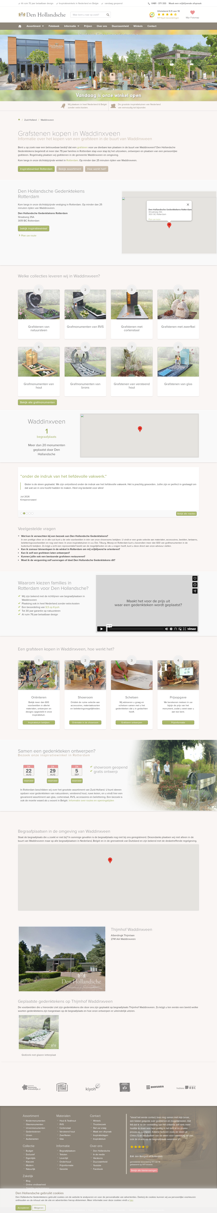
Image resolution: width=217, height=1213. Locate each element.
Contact (151, 26)
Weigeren (38, 1207)
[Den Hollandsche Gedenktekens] (42, 14)
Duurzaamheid (120, 26)
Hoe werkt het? (96, 169)
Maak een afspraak (102, 1131)
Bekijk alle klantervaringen (144, 1170)
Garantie (64, 1169)
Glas (62, 1138)
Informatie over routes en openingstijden (91, 800)
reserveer (29, 780)
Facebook (98, 1169)
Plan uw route (28, 235)
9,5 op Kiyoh (52, 607)
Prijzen (88, 26)
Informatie (70, 26)
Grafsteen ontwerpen (131, 722)
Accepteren (23, 1207)
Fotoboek (54, 26)
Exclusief (30, 1154)
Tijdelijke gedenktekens (37, 1188)
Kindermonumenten (35, 1120)
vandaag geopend (113, 3)
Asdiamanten (32, 1138)
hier (131, 1200)
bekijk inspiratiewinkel (33, 228)
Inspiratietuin (99, 1138)
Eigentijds (30, 1158)
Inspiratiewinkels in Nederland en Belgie (78, 3)
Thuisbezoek (99, 1124)
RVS (62, 1124)
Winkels (138, 26)
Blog (28, 1180)
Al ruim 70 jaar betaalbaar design (37, 3)
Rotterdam (72, 160)
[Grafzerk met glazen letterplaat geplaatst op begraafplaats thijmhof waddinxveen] (39, 1032)
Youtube (97, 1165)
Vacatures (98, 1158)
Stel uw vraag (99, 1128)
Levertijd (64, 1158)
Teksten (63, 1154)
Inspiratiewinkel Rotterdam (36, 169)
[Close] (188, 204)
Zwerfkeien (65, 1135)
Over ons (102, 26)
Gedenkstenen (33, 1131)
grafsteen (82, 147)
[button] (169, 225)
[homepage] (20, 26)
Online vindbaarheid (36, 1184)
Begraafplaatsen (67, 1150)
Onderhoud (65, 1161)
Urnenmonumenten (35, 1128)
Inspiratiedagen (100, 1135)
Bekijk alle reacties (186, 513)
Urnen (29, 1135)
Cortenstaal (65, 1128)
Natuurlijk (30, 1169)
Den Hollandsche (101, 1150)
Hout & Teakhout (68, 1120)
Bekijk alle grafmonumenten (37, 402)
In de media (99, 1154)
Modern (30, 1165)
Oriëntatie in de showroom (85, 722)
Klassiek (30, 1161)
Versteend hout (67, 1131)
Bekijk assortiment (70, 169)
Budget (29, 1150)
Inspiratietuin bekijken (39, 722)
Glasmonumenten (34, 1124)
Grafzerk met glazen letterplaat (39, 1055)
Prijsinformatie (178, 722)
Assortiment (34, 26)
